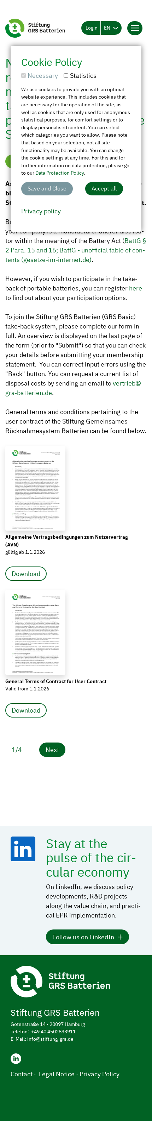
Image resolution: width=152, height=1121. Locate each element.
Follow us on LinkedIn (83, 937)
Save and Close (47, 188)
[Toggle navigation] (134, 28)
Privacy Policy (99, 1074)
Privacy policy (41, 211)
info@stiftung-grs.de (50, 1039)
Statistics (83, 75)
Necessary (43, 75)
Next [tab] (52, 750)
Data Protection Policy (59, 172)
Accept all (104, 188)
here (135, 288)
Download (26, 574)
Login (92, 28)
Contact (22, 1074)
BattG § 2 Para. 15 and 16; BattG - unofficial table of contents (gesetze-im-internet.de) (75, 250)
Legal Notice (57, 1074)
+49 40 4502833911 (53, 1031)
